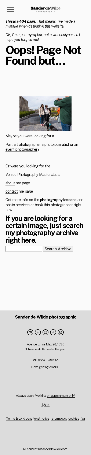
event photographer (21, 149)
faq (82, 418)
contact (12, 191)
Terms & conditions (19, 418)
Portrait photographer (23, 144)
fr (42, 404)
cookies (73, 418)
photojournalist (56, 144)
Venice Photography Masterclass (32, 174)
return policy (59, 418)
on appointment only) (61, 395)
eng (47, 404)
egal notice (41, 418)
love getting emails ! (45, 367)
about (10, 183)
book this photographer (54, 205)
